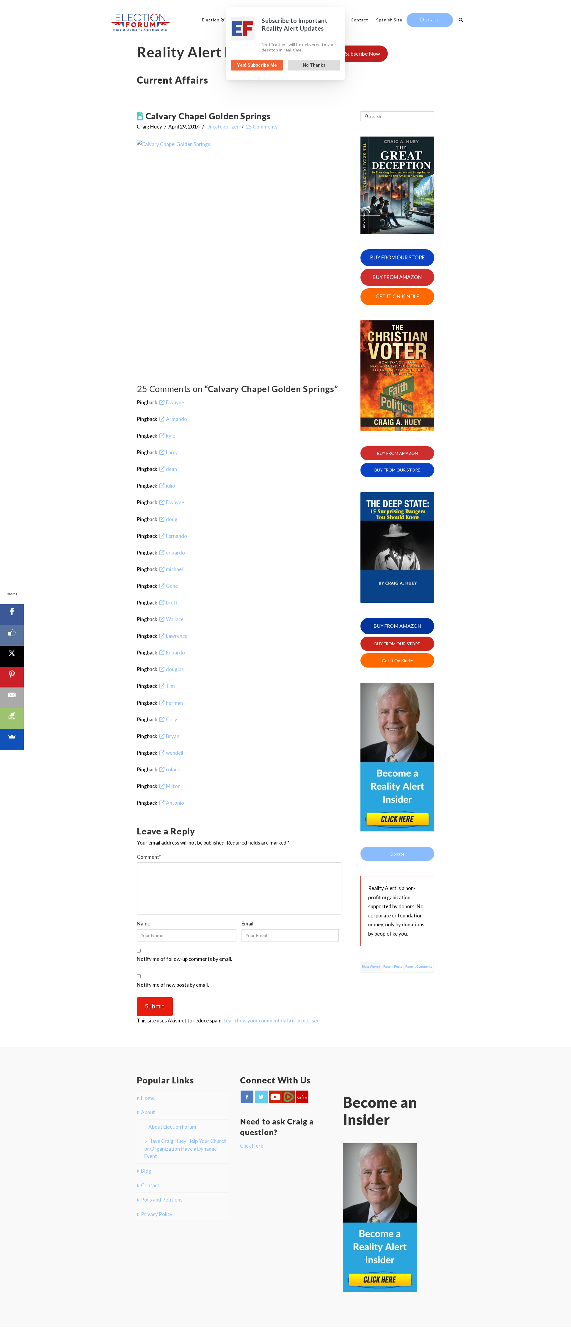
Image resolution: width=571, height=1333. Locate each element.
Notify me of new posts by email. (173, 985)
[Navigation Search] (458, 21)
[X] (12, 656)
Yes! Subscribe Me (257, 65)
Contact (150, 1185)
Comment (149, 857)
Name (143, 923)
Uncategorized (223, 126)
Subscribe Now (362, 53)
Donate (397, 853)
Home (148, 1098)
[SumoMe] (12, 739)
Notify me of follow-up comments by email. (184, 959)
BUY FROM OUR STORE (397, 257)
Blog (146, 1171)
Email (247, 923)
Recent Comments (418, 966)
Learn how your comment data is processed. (272, 1020)
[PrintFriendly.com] (12, 718)
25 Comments (261, 126)
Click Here (251, 1146)
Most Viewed (371, 966)
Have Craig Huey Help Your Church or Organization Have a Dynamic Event (185, 1148)
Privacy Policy (156, 1214)
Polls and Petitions (162, 1199)
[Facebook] (12, 614)
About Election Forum (172, 1127)
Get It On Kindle (397, 660)
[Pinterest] (12, 677)
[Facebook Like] (12, 635)
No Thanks (314, 65)
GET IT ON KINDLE (397, 296)
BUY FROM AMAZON (397, 277)
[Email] (12, 697)
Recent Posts (392, 966)
